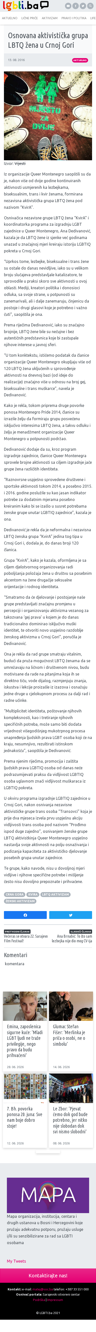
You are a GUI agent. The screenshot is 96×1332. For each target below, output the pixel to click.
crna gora (15, 894)
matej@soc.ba (42, 1289)
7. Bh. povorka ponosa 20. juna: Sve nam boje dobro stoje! (24, 1117)
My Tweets (16, 1261)
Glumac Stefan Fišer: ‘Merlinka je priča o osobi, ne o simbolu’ (69, 1035)
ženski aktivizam (20, 901)
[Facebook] (75, 6)
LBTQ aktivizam (55, 894)
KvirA (33, 894)
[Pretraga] (90, 6)
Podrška (39, 1299)
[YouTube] (68, 6)
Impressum (55, 1299)
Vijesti (20, 163)
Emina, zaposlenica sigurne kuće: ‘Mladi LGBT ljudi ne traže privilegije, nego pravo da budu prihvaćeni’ (25, 1041)
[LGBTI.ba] (24, 6)
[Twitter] (83, 6)
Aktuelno (80, 60)
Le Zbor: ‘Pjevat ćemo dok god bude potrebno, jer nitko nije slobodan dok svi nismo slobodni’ (70, 1120)
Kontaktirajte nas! (48, 1275)
